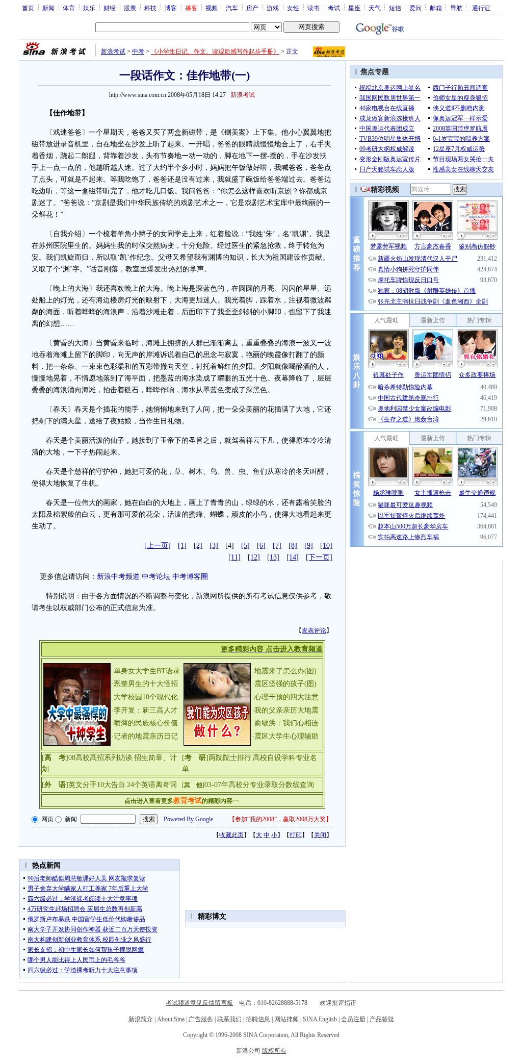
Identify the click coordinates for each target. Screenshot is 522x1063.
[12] (254, 557)
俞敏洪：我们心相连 (286, 723)
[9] (308, 545)
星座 (354, 8)
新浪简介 (140, 1019)
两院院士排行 (229, 758)
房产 (252, 8)
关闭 (320, 835)
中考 (138, 51)
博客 (171, 8)
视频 (211, 8)
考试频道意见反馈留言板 (199, 1002)
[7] (277, 545)
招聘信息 (258, 1019)
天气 (375, 8)
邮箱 (436, 8)
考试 (334, 8)
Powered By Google (188, 819)
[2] (198, 545)
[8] (293, 545)
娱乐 (89, 8)
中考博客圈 (190, 576)
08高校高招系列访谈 (100, 758)
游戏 (273, 8)
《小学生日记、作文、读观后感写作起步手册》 (215, 51)
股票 (130, 8)
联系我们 (229, 1019)
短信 (395, 8)
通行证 (481, 8)
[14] (292, 557)
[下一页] (319, 557)
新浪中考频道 (118, 576)
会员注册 (353, 1019)
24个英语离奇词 (152, 785)
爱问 (415, 8)
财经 (109, 8)
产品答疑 (382, 1019)
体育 (69, 8)
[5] (245, 545)
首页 (28, 8)
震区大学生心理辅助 (286, 736)
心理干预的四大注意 (286, 697)
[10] (326, 545)
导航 (456, 8)
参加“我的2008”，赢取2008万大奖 (280, 819)
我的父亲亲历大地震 (286, 710)
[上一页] (157, 545)
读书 (313, 8)
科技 (150, 8)
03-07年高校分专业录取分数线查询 (259, 785)
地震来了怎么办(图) (285, 671)
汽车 (232, 8)
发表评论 (314, 630)
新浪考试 (113, 51)
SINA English (320, 1019)
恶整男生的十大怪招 (146, 684)
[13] (273, 557)
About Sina (171, 1019)
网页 (47, 819)
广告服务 (201, 1019)
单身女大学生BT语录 (147, 671)
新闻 (48, 8)
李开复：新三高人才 (146, 710)
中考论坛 (156, 576)
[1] (182, 545)
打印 (296, 835)
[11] (234, 557)
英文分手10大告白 (96, 785)
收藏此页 (231, 835)
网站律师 (286, 1019)
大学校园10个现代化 (146, 697)
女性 (293, 8)
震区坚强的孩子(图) (285, 684)
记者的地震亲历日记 (146, 736)
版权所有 (274, 1050)
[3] (214, 545)
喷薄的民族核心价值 (146, 723)
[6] (261, 545)
